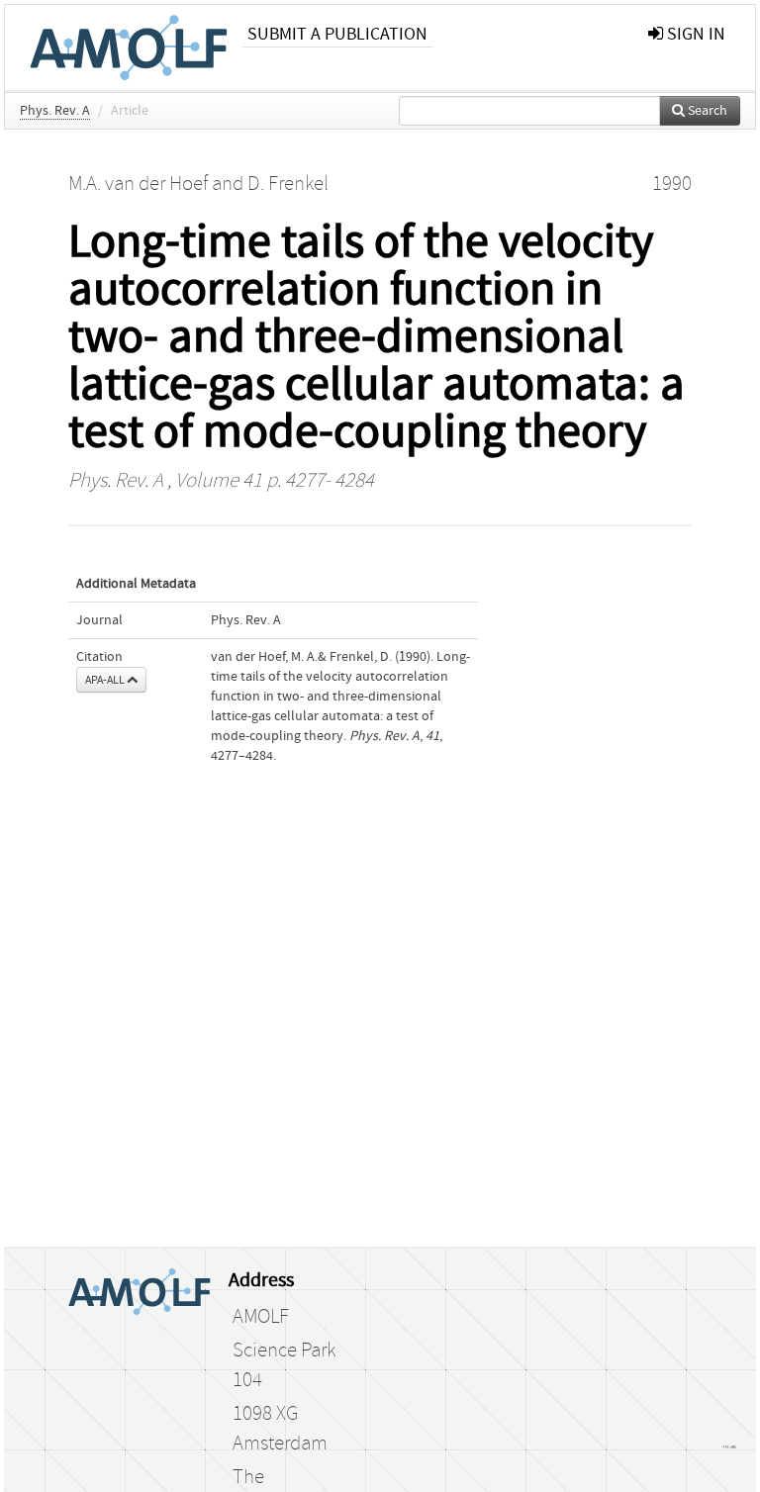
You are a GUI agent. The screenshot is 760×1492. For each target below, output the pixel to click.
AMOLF (261, 1317)
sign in (694, 34)
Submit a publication (337, 34)
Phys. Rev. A (55, 111)
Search (706, 111)
